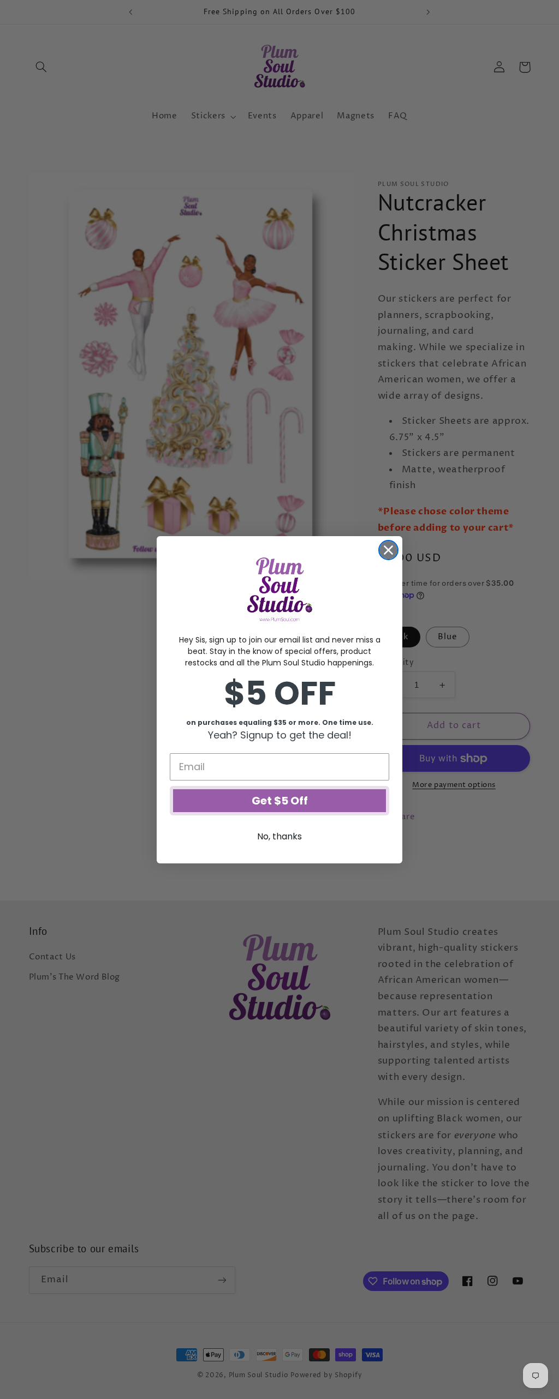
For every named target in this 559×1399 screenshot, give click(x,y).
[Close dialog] (388, 550)
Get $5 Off (280, 800)
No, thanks (279, 836)
